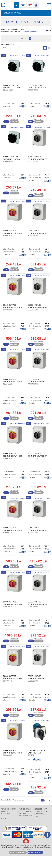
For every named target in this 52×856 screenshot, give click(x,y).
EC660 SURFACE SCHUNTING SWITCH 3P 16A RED (12, 454)
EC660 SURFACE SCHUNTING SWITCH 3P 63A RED (12, 529)
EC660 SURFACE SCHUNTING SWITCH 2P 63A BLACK (37, 232)
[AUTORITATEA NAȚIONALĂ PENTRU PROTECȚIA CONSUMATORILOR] (15, 830)
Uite (6, 121)
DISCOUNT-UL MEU (23, 5)
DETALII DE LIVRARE (24, 809)
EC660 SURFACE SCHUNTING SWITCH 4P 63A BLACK (37, 677)
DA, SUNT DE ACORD (34, 852)
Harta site (5, 819)
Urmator (49, 800)
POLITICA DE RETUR (41, 811)
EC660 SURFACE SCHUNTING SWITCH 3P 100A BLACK (37, 306)
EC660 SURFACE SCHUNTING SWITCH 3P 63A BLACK (37, 454)
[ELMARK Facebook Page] (47, 837)
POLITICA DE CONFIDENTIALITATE (25, 815)
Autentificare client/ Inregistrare (36, 4)
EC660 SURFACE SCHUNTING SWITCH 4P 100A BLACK (37, 529)
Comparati (13, 121)
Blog (36, 816)
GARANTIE (4, 811)
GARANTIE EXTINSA (24, 811)
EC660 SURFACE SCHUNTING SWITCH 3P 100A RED (12, 380)
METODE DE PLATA (40, 809)
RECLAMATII (5, 814)
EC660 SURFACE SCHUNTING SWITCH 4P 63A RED (12, 751)
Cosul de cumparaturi (29, 5)
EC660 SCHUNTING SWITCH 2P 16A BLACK (12, 86)
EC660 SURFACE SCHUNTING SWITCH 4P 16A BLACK (37, 603)
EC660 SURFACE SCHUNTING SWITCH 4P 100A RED (12, 603)
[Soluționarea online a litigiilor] (36, 830)
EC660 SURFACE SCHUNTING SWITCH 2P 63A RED (12, 306)
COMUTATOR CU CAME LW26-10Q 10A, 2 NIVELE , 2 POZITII (37, 751)
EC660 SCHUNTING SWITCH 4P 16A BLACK (12, 158)
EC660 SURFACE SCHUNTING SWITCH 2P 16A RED (12, 232)
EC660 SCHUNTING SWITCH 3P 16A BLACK (37, 86)
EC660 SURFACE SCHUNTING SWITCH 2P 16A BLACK (37, 158)
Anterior (48, 31)
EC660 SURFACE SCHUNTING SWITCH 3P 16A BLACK (37, 380)
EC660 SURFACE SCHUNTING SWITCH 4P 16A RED (12, 677)
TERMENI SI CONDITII (8, 809)
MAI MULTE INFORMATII (17, 852)
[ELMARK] (3, 4)
